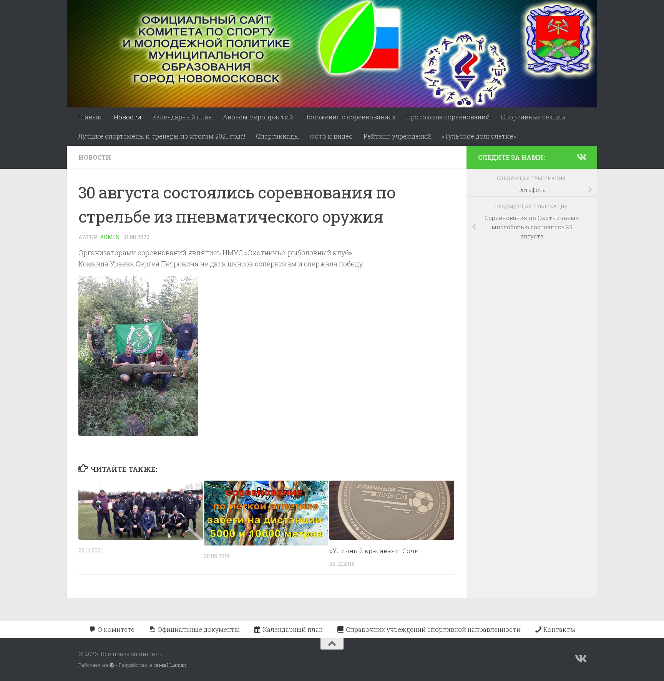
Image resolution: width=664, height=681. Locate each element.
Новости (127, 117)
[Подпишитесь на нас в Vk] (581, 157)
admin (110, 237)
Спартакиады (277, 136)
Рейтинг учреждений (397, 136)
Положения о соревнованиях (349, 117)
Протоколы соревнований (448, 117)
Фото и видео (331, 136)
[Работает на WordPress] (112, 665)
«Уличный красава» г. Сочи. (374, 550)
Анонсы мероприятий (258, 117)
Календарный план (182, 117)
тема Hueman (170, 664)
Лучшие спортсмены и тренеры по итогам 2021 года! (161, 136)
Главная (90, 117)
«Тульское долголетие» (479, 136)
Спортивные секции (533, 117)
